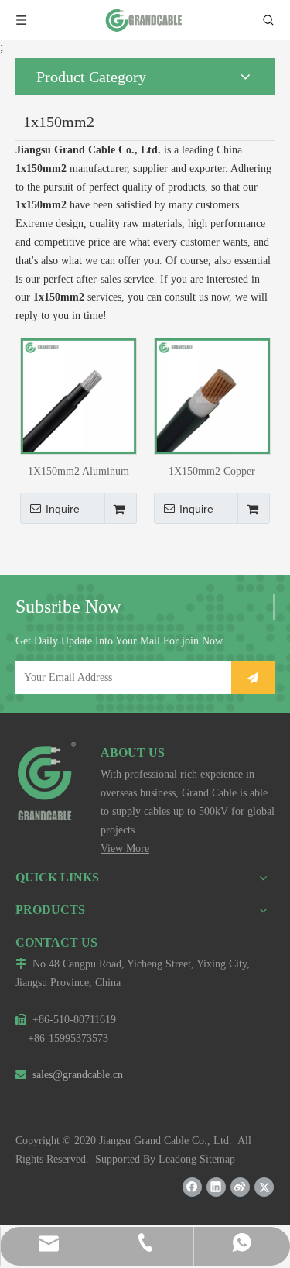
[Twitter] (264, 1187)
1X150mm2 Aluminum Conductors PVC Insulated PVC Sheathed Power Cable (78, 471)
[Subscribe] (253, 677)
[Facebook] (192, 1187)
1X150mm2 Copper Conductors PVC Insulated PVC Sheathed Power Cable (212, 471)
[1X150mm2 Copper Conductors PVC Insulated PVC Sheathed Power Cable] (212, 395)
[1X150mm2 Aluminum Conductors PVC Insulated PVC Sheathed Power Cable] (78, 395)
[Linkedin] (216, 1187)
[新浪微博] (240, 1187)
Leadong (177, 1159)
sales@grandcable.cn (69, 1075)
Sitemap (217, 1159)
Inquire (63, 509)
